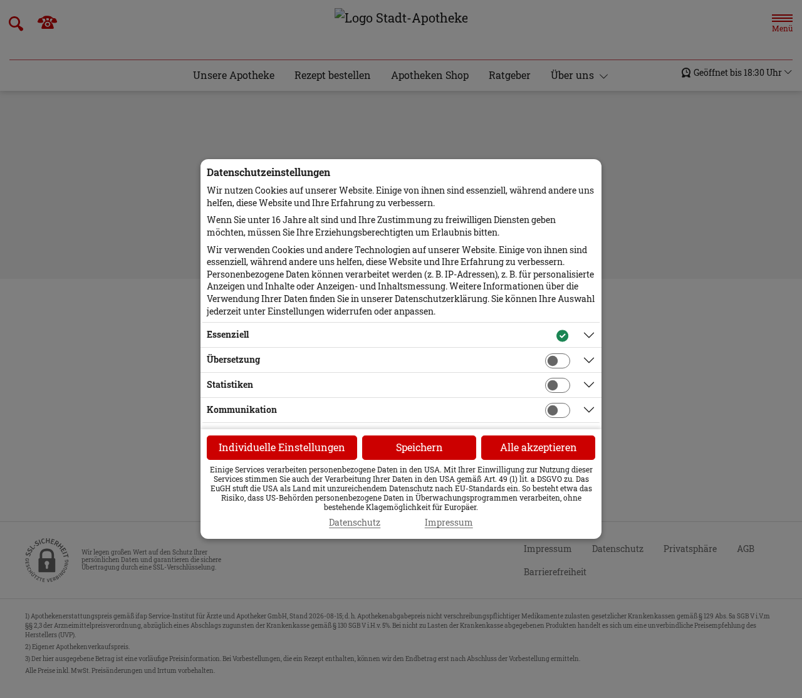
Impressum (449, 522)
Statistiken (230, 384)
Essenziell (228, 334)
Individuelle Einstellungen (282, 447)
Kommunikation (242, 409)
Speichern (419, 447)
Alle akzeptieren (538, 447)
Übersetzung (233, 359)
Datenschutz (354, 522)
